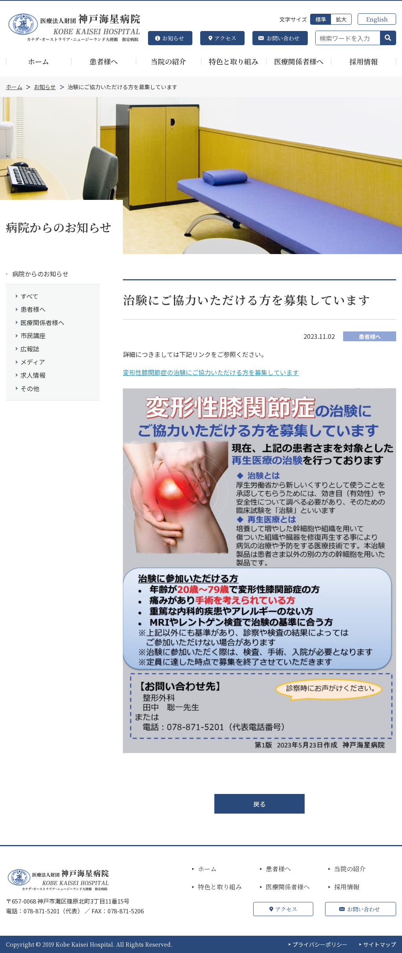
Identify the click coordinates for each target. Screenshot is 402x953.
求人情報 (33, 375)
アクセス (225, 38)
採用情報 (346, 887)
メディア (32, 361)
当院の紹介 (349, 869)
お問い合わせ (283, 38)
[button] (388, 38)
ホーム (207, 869)
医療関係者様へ (42, 322)
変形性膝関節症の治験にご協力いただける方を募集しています (211, 372)
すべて (29, 296)
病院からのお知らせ (40, 273)
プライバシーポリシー (319, 944)
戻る (259, 803)
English (377, 19)
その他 (29, 388)
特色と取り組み (220, 887)
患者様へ (33, 309)
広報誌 (29, 348)
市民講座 (33, 335)
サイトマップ (379, 944)
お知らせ (173, 38)
